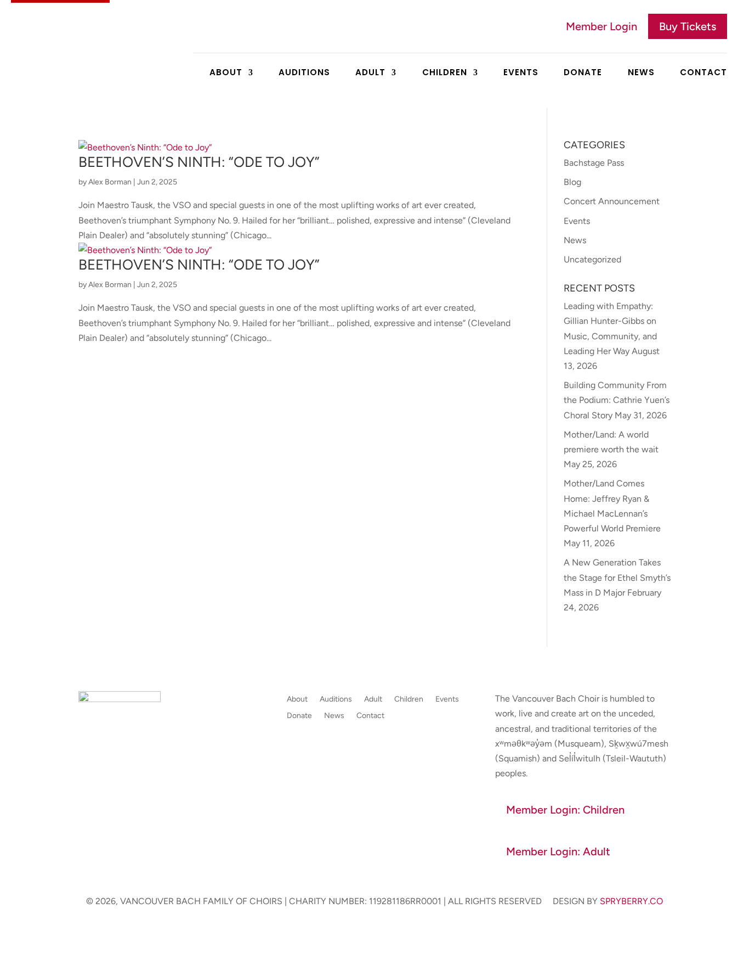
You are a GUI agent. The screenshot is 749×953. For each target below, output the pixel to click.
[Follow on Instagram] (109, 799)
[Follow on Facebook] (87, 799)
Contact (703, 73)
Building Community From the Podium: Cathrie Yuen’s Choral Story (616, 400)
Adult (370, 73)
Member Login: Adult (558, 851)
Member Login (601, 26)
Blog (572, 182)
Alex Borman (110, 182)
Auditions (304, 73)
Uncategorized (592, 259)
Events (520, 73)
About (225, 73)
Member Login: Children (565, 809)
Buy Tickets (687, 26)
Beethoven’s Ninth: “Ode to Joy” (199, 162)
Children (444, 73)
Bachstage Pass (594, 163)
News (641, 73)
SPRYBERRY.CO (631, 901)
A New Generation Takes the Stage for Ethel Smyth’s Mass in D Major (617, 577)
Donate (583, 73)
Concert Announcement (612, 201)
